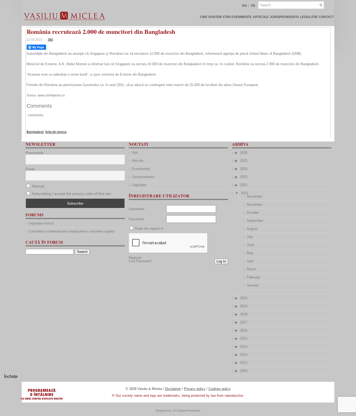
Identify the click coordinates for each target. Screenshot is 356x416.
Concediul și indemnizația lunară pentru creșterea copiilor (72, 231)
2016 (243, 330)
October (253, 213)
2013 (243, 355)
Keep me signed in (149, 228)
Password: (137, 219)
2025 (243, 161)
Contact (326, 17)
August (252, 229)
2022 (243, 185)
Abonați (37, 186)
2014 (243, 346)
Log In (221, 261)
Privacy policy (194, 389)
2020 (243, 298)
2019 (243, 306)
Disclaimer (173, 389)
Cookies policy (219, 389)
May (250, 253)
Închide (11, 376)
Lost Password (140, 261)
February (253, 277)
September (255, 221)
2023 (243, 177)
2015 (243, 338)
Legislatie (309, 17)
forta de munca (55, 132)
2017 (243, 322)
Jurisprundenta (284, 17)
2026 (243, 153)
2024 (243, 169)
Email (30, 169)
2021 (244, 193)
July (250, 237)
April (250, 261)
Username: (137, 209)
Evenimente (241, 17)
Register (135, 257)
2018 (243, 314)
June (250, 245)
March (251, 269)
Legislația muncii (41, 223)
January (253, 285)
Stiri (226, 17)
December (254, 196)
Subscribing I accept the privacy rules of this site (71, 194)
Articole (261, 17)
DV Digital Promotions (186, 410)
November (254, 204)
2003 (243, 371)
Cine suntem (211, 17)
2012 (243, 363)
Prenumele (35, 153)
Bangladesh (35, 132)
